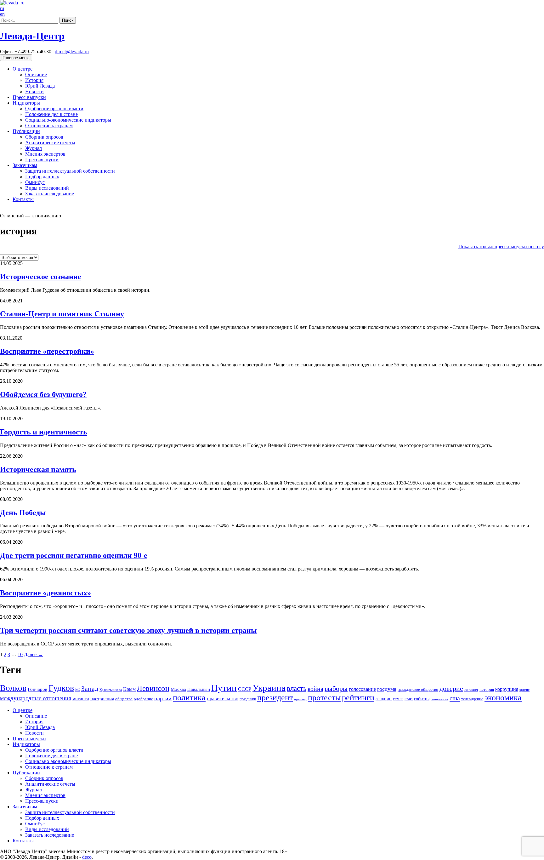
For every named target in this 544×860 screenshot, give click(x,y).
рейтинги (358, 697)
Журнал (33, 148)
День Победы (23, 512)
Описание (36, 74)
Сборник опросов (44, 137)
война (315, 688)
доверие (451, 688)
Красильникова (110, 689)
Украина (269, 688)
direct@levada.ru (72, 51)
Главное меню (16, 57)
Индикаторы (26, 103)
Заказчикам (25, 165)
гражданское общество (418, 689)
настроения (102, 698)
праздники (248, 699)
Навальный (198, 689)
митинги (80, 699)
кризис (524, 689)
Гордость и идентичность (43, 432)
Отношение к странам (49, 125)
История (34, 80)
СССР (244, 689)
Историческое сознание (40, 276)
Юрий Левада (40, 86)
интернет (471, 689)
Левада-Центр (32, 36)
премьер (300, 699)
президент (275, 697)
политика (189, 697)
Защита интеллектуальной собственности (70, 171)
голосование (362, 689)
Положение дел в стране (51, 114)
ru (2, 8)
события (421, 699)
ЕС (77, 689)
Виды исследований (47, 188)
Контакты (23, 199)
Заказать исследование (49, 193)
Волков (13, 688)
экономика (503, 697)
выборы (336, 688)
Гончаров (37, 689)
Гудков (61, 688)
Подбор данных (42, 176)
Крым (129, 689)
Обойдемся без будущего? (43, 394)
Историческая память (38, 469)
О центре (22, 69)
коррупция (506, 689)
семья (398, 699)
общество (124, 699)
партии (163, 698)
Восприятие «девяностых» (45, 593)
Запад (89, 688)
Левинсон (153, 688)
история (486, 689)
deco (87, 857)
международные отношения (35, 698)
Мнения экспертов (45, 154)
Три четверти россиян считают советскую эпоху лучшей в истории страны (128, 630)
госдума (386, 689)
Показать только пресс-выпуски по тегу (501, 246)
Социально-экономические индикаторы (68, 120)
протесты (324, 697)
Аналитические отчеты (50, 142)
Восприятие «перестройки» (47, 351)
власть (296, 688)
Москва (178, 689)
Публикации (26, 131)
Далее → (33, 654)
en (2, 14)
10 (20, 654)
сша (455, 698)
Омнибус (35, 182)
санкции (384, 699)
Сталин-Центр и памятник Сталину (62, 314)
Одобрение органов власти (54, 108)
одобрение (143, 699)
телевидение (472, 699)
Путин (224, 688)
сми (409, 698)
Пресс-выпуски (29, 97)
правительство (222, 699)
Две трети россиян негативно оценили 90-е (73, 555)
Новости (34, 91)
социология (439, 699)
